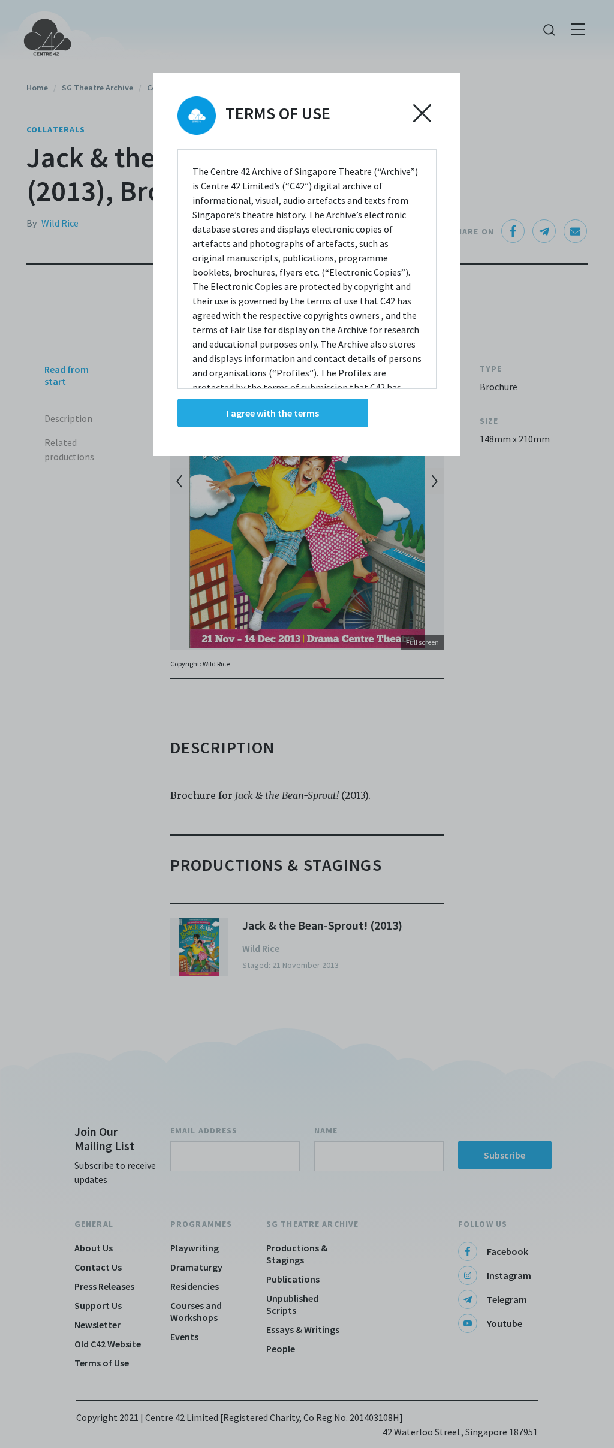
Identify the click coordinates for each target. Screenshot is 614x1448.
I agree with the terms (273, 413)
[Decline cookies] (422, 113)
